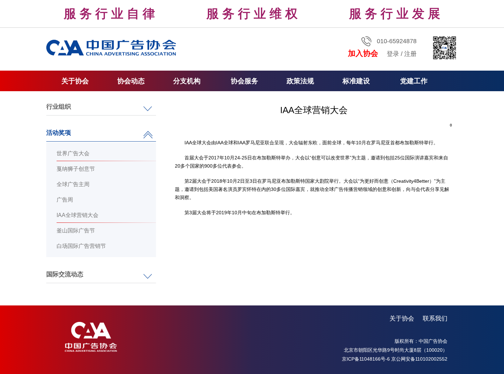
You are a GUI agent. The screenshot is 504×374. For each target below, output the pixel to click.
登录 (393, 53)
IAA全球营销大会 (77, 215)
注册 (410, 53)
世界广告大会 (73, 153)
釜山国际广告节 (76, 230)
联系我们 (435, 318)
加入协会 (363, 53)
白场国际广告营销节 (81, 246)
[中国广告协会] (112, 47)
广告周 (65, 200)
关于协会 (401, 318)
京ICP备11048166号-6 (366, 359)
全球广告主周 (73, 184)
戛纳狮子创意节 (76, 169)
